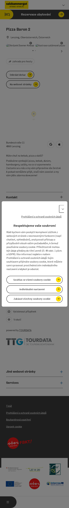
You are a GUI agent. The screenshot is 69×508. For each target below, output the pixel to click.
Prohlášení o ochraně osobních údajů (41, 216)
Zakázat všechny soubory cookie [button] (32, 298)
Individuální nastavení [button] (32, 289)
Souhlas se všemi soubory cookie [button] (32, 279)
